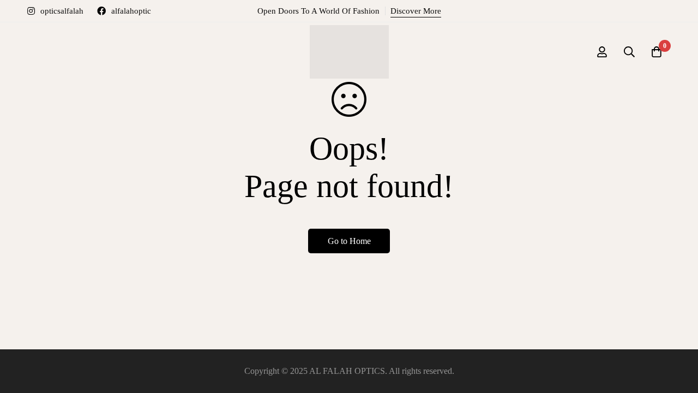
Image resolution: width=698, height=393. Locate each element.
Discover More (415, 11)
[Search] (629, 52)
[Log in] (602, 52)
